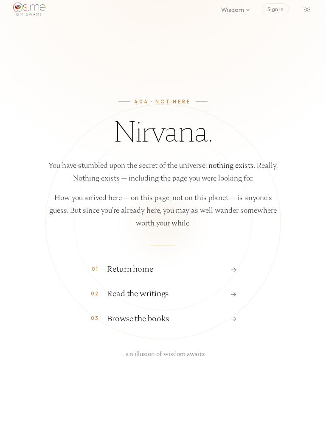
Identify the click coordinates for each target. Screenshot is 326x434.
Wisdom (232, 10)
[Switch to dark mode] (307, 9)
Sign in (275, 9)
